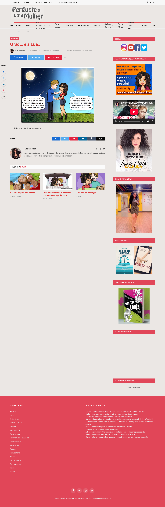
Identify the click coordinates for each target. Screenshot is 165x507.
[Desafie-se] (143, 274)
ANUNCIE (15, 2)
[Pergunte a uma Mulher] (27, 13)
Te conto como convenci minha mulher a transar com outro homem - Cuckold (115, 412)
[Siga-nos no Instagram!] (124, 50)
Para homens (15, 434)
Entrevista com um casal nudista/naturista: (102, 429)
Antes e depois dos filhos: (22, 193)
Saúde (12, 457)
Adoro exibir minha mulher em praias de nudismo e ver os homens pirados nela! (115, 432)
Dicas (29, 25)
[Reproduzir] (116, 121)
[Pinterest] (3, 90)
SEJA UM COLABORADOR (67, 2)
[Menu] (12, 25)
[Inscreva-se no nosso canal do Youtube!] (131, 50)
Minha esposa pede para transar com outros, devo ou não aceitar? (111, 434)
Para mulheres (15, 442)
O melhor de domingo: (86, 193)
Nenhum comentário (74, 50)
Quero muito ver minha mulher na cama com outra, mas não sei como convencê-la (117, 437)
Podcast (13, 449)
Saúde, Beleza (107, 25)
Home (19, 25)
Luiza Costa (21, 50)
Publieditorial (15, 453)
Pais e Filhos (120, 25)
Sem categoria (15, 464)
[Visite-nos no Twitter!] (144, 50)
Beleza (13, 412)
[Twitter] (3, 77)
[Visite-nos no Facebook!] (137, 50)
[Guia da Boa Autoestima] (124, 274)
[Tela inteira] (152, 121)
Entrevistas (83, 25)
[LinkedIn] (3, 84)
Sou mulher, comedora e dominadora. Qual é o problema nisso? (109, 417)
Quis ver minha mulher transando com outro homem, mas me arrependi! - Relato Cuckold (119, 419)
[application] (134, 112)
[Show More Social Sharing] (65, 57)
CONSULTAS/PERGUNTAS (44, 2)
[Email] (3, 96)
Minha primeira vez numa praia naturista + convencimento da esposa (112, 414)
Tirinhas (144, 25)
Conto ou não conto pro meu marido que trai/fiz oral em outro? (109, 427)
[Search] (154, 25)
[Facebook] (3, 71)
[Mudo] (148, 121)
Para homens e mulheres (40, 25)
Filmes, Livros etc (131, 25)
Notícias (69, 25)
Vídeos (96, 25)
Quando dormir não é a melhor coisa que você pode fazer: (57, 194)
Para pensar (58, 25)
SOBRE (26, 2)
